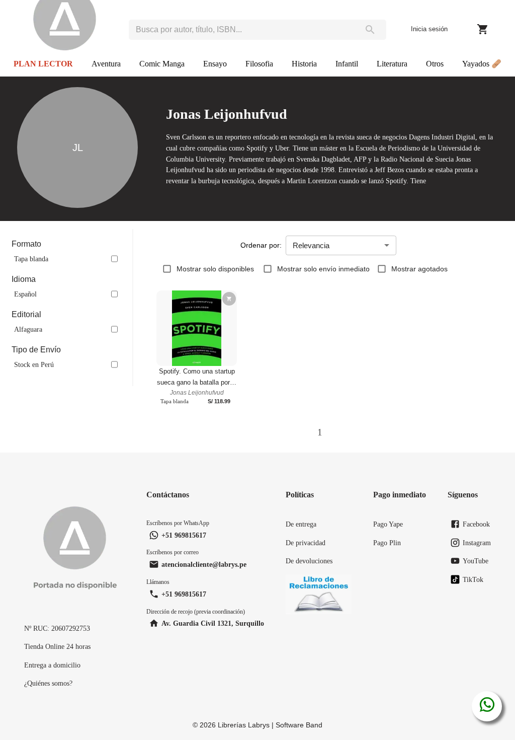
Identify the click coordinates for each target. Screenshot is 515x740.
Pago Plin (387, 543)
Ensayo (215, 63)
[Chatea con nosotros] (487, 706)
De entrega (301, 524)
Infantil (346, 63)
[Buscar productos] (370, 30)
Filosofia (259, 63)
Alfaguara (28, 329)
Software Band (299, 725)
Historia (304, 63)
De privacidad (305, 543)
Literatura (392, 63)
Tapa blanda (31, 259)
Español (25, 294)
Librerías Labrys (244, 725)
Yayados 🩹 (481, 63)
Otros (435, 63)
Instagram (477, 543)
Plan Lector (43, 63)
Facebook (476, 524)
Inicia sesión (429, 29)
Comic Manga (162, 63)
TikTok (473, 579)
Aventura (106, 63)
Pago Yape (388, 524)
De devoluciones (309, 561)
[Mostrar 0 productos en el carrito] (482, 29)
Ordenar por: (261, 245)
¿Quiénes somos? (48, 683)
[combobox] (241, 29)
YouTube (475, 561)
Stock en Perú (34, 364)
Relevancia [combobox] (311, 245)
